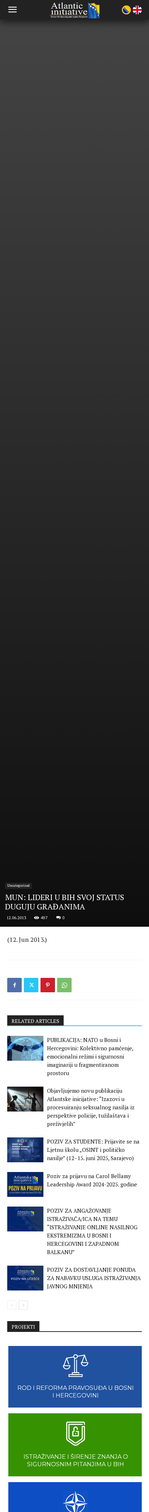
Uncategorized (18, 885)
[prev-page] (11, 1305)
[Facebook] (14, 985)
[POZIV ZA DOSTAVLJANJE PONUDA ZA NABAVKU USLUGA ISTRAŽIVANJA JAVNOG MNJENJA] (25, 1278)
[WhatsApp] (64, 985)
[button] (12, 9)
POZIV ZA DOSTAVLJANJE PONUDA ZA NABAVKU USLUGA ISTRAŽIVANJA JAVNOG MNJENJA (94, 1278)
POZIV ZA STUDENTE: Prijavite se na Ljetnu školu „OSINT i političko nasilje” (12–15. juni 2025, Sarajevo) (93, 1150)
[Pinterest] (48, 985)
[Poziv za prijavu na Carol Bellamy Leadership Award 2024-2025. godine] (25, 1184)
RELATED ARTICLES (35, 1020)
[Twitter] (31, 985)
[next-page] (23, 1305)
